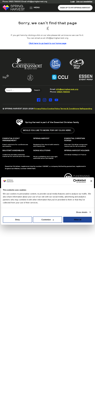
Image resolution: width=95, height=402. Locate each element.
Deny (17, 220)
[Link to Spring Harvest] (15, 7)
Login (72, 1)
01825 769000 (15, 1)
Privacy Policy (40, 109)
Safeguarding (86, 109)
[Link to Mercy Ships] (77, 64)
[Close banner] (91, 181)
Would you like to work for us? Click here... (47, 130)
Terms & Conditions (69, 109)
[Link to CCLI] (57, 77)
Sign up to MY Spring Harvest (75, 8)
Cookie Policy (53, 109)
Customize (46, 220)
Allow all (77, 220)
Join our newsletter (84, 1)
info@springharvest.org (37, 1)
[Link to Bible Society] (27, 78)
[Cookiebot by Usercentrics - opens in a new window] (75, 181)
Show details (81, 212)
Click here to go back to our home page (47, 43)
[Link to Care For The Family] (55, 63)
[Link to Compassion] (27, 64)
